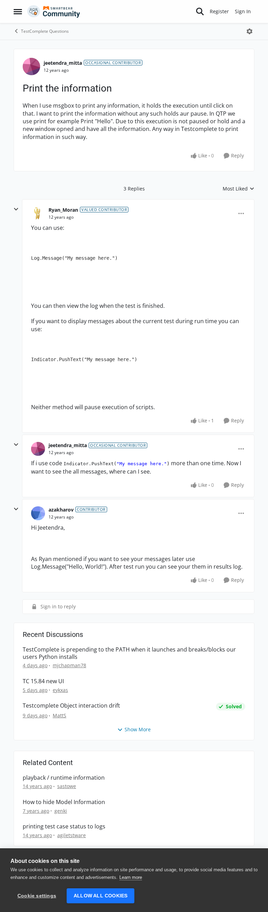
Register (219, 11)
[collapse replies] (16, 209)
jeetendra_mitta (63, 63)
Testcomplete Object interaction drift (71, 705)
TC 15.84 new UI (43, 681)
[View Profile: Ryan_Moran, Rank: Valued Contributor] (38, 213)
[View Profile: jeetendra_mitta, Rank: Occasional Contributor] (31, 66)
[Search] (200, 11)
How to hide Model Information (64, 802)
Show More (138, 729)
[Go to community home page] (53, 11)
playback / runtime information (64, 777)
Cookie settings (36, 895)
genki (60, 811)
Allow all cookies (100, 895)
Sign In (243, 11)
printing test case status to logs (64, 826)
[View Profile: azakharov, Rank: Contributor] (38, 513)
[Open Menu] (249, 31)
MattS (59, 715)
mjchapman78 (69, 665)
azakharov (61, 509)
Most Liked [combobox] (238, 188)
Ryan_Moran (63, 209)
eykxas (60, 690)
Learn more (130, 877)
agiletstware (71, 835)
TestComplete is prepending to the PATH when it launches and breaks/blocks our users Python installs (129, 653)
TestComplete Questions (45, 31)
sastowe (66, 786)
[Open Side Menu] (17, 11)
